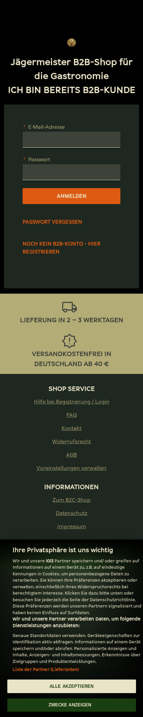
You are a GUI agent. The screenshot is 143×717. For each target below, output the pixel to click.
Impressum (71, 526)
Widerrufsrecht (71, 441)
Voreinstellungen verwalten (71, 468)
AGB (71, 455)
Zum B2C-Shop (71, 500)
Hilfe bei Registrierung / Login (71, 401)
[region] (71, 628)
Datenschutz (71, 513)
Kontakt (71, 428)
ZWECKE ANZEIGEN (70, 704)
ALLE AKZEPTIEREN (71, 686)
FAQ (72, 415)
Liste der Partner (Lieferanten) (46, 669)
